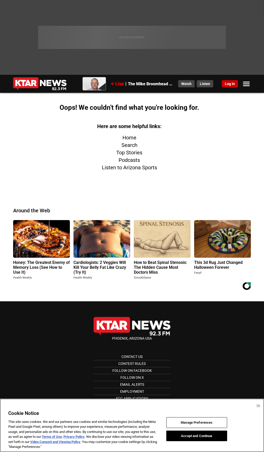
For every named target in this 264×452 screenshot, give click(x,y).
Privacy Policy (74, 437)
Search (129, 145)
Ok (258, 405)
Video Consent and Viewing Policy (55, 442)
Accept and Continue (196, 436)
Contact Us (132, 357)
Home (129, 138)
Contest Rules (132, 364)
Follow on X (132, 377)
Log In (230, 84)
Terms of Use (52, 437)
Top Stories (129, 152)
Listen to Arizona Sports (129, 167)
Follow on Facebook (132, 371)
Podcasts (129, 160)
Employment (132, 391)
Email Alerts (132, 384)
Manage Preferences (196, 422)
